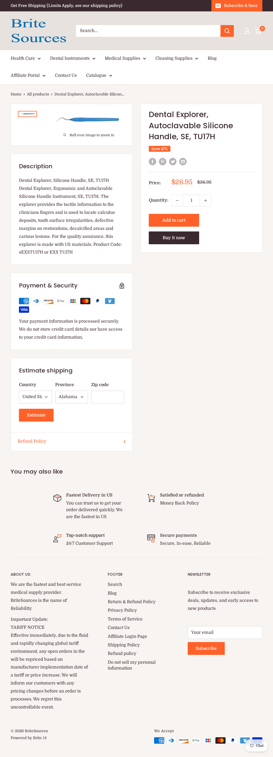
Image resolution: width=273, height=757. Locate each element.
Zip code (100, 384)
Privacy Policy (122, 610)
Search (115, 584)
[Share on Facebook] (152, 162)
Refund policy (122, 653)
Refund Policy (32, 441)
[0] (258, 31)
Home (16, 94)
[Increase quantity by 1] (205, 200)
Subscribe (206, 648)
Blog (212, 58)
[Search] (227, 31)
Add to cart (174, 220)
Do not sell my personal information (132, 665)
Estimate (36, 415)
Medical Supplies (122, 58)
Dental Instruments (70, 58)
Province (64, 384)
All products (38, 94)
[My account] (247, 31)
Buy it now (174, 237)
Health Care (23, 58)
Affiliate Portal (25, 75)
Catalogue (96, 75)
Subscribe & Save (241, 5)
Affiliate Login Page (127, 636)
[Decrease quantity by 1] (177, 200)
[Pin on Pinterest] (162, 162)
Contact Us (66, 75)
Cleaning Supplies (173, 58)
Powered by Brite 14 (29, 738)
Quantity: (158, 200)
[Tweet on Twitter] (172, 162)
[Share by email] (183, 162)
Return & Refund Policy (131, 601)
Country (27, 384)
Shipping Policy (124, 645)
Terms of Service (125, 619)
